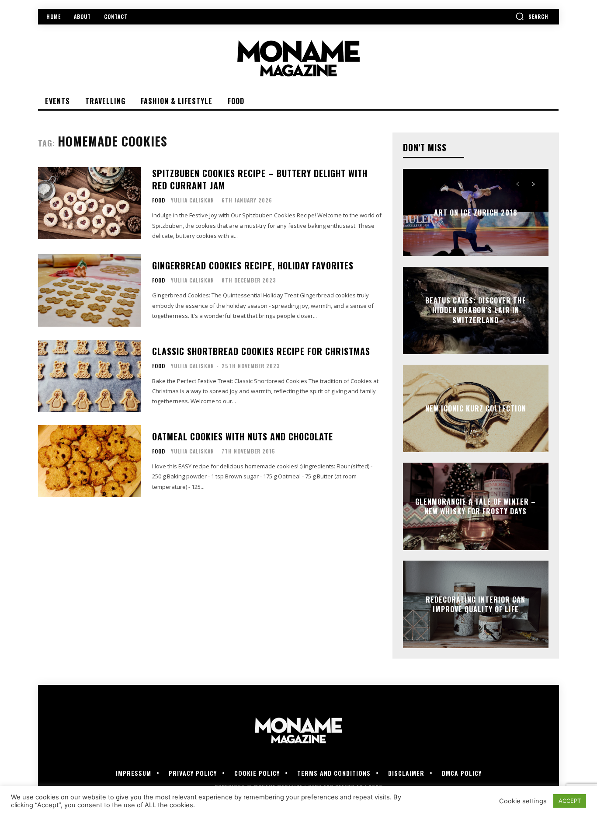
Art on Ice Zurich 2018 (475, 212)
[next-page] (533, 184)
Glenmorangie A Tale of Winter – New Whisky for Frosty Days (475, 506)
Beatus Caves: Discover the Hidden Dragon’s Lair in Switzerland (475, 310)
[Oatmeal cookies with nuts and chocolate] (89, 461)
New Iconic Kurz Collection (475, 408)
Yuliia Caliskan (192, 200)
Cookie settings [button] (523, 801)
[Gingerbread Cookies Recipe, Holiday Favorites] (89, 290)
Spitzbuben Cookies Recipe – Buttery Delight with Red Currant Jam (260, 179)
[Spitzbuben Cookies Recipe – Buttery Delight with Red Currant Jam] (89, 203)
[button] (531, 16)
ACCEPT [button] (570, 800)
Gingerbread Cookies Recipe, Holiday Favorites (253, 265)
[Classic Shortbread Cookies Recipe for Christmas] (89, 376)
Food (158, 200)
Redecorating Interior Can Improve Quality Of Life (475, 604)
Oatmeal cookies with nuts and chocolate (242, 436)
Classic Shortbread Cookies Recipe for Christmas (261, 351)
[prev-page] (517, 184)
